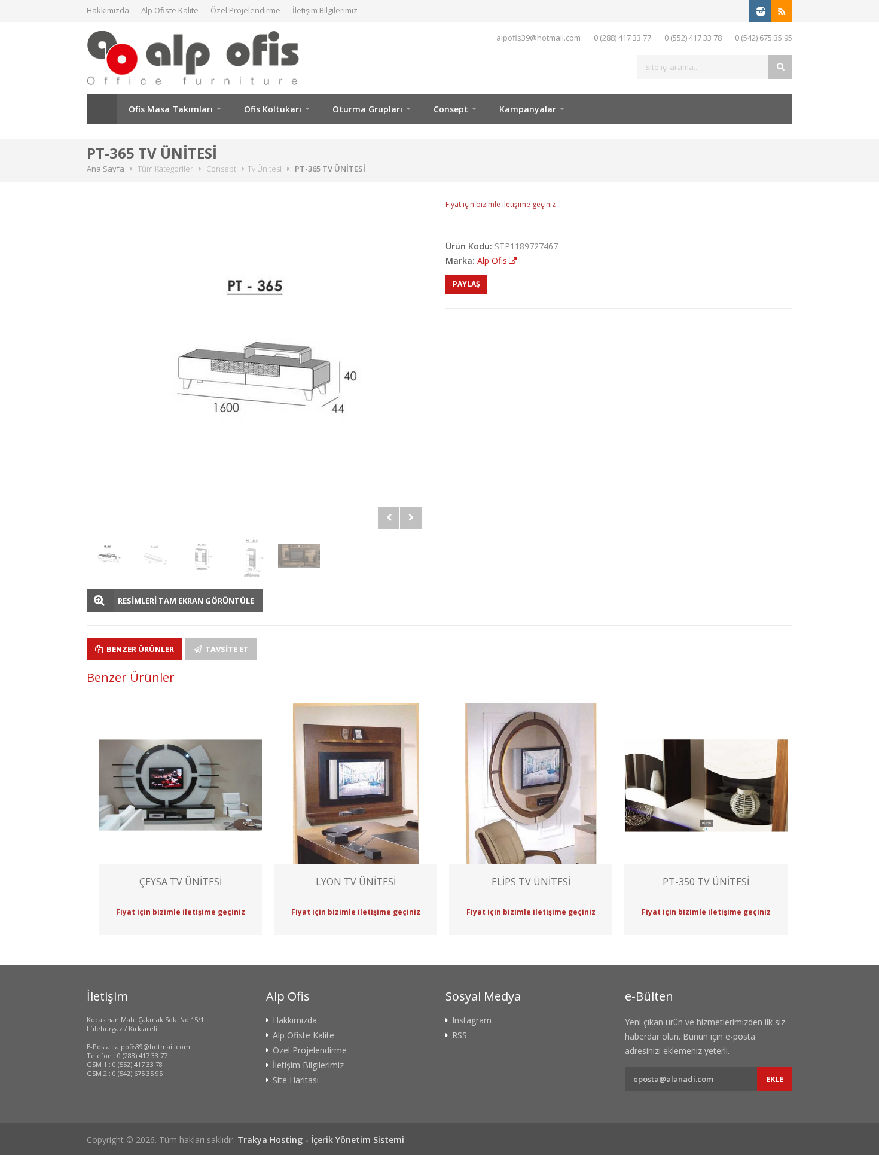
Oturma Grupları (367, 109)
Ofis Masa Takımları (171, 109)
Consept (451, 109)
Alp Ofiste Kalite (170, 10)
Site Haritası (296, 1080)
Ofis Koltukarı (272, 109)
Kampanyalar (527, 109)
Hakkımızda (108, 10)
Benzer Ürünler (139, 649)
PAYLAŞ (466, 284)
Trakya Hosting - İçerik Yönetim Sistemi (320, 1139)
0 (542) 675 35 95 (763, 37)
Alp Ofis (492, 260)
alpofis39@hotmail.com (538, 37)
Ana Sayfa (102, 109)
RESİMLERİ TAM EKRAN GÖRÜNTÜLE (186, 600)
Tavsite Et (226, 649)
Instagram (472, 1020)
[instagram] (760, 11)
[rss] (781, 11)
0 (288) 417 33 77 (622, 37)
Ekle (774, 1079)
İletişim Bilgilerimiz (325, 10)
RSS (459, 1035)
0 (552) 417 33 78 (693, 37)
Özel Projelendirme (245, 10)
